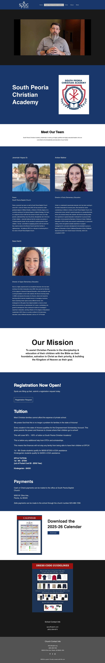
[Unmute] (19, 53)
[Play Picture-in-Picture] (86, 53)
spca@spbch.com (52, 627)
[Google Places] (50, 654)
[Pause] (16, 53)
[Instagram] (55, 654)
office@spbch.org (52, 645)
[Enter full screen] (89, 53)
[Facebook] (52, 654)
